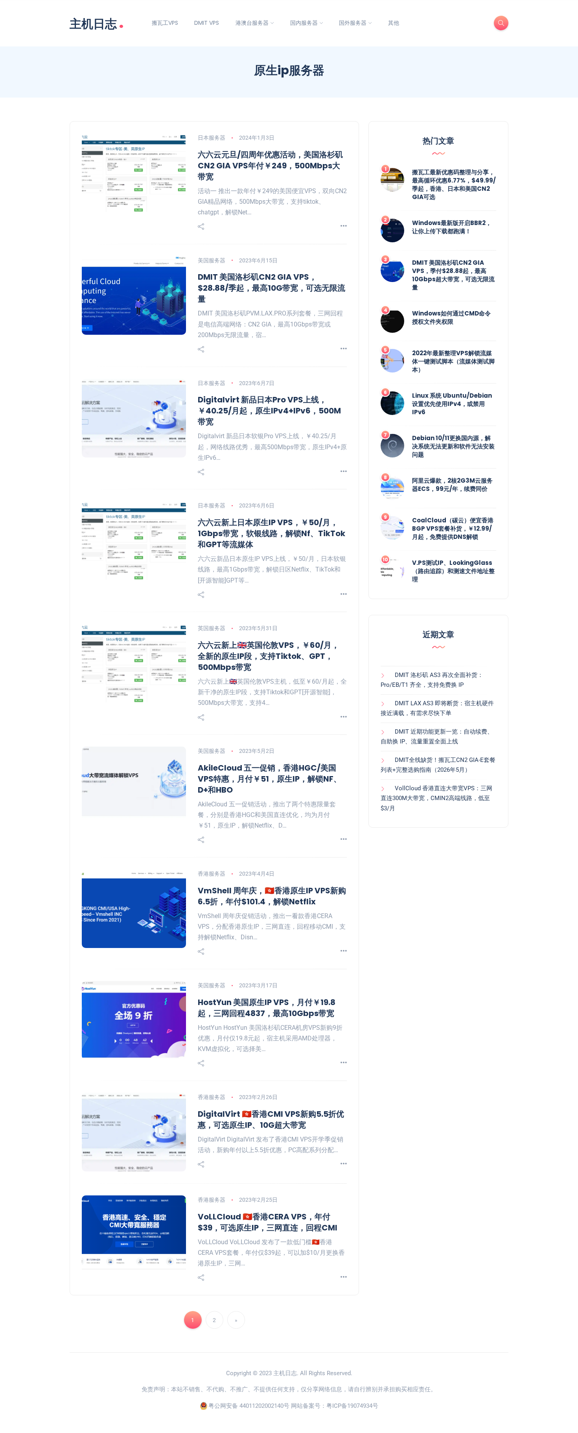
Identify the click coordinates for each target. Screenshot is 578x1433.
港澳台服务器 (252, 23)
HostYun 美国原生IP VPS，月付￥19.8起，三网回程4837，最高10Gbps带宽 (266, 1008)
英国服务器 (211, 628)
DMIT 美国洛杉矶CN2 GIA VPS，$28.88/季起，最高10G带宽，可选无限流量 (271, 287)
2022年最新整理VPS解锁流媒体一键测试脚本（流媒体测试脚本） (453, 361)
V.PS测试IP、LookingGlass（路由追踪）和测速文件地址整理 (453, 571)
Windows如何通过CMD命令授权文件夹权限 (451, 317)
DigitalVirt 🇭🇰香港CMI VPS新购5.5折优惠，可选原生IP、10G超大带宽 (271, 1119)
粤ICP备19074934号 (352, 1405)
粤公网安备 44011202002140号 (248, 1405)
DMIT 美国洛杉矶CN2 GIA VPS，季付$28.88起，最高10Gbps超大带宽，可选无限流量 (453, 274)
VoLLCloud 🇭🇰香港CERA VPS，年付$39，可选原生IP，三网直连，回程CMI (267, 1222)
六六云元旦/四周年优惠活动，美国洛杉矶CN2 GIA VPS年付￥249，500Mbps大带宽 (270, 165)
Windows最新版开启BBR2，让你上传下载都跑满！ (451, 227)
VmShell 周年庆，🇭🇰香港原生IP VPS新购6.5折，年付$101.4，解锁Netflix (272, 896)
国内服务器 (304, 23)
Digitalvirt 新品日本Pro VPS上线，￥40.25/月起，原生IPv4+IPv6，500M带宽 (269, 410)
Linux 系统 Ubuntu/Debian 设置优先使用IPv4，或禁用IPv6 (452, 403)
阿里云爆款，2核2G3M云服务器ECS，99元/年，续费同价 (452, 484)
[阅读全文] (344, 226)
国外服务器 (352, 23)
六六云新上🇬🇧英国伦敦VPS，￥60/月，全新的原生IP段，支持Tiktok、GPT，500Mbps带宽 (268, 656)
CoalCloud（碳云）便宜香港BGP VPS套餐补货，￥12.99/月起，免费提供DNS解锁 (452, 528)
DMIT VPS (206, 23)
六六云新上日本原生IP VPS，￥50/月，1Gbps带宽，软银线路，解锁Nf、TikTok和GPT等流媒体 (271, 533)
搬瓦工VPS (165, 23)
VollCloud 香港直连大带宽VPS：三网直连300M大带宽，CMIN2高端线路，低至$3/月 (436, 798)
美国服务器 (211, 260)
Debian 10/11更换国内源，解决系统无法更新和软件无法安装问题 (453, 446)
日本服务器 (211, 138)
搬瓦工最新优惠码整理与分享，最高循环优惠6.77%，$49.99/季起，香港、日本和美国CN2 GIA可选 (454, 184)
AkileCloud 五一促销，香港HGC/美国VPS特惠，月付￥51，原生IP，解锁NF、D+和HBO (269, 778)
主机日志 (97, 23)
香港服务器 (211, 873)
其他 (393, 23)
